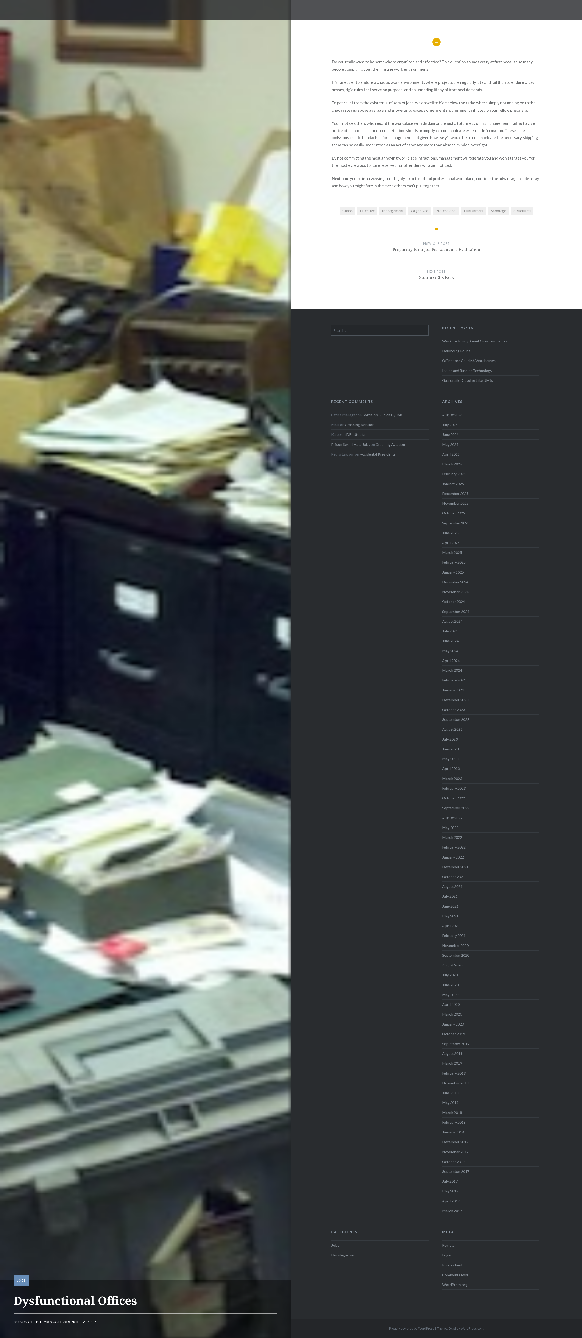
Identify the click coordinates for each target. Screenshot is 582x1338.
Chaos (347, 210)
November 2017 (455, 1152)
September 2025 (455, 523)
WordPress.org (454, 1284)
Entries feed (452, 1265)
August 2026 (452, 415)
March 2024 (452, 670)
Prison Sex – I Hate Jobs (350, 444)
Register (449, 1245)
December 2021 (455, 867)
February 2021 (454, 935)
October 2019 (453, 1034)
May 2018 (450, 1102)
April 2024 (451, 660)
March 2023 (452, 778)
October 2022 (453, 798)
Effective (367, 210)
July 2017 (450, 1181)
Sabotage (498, 210)
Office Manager (45, 1322)
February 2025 (454, 562)
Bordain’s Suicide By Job (382, 415)
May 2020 (450, 994)
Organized (419, 210)
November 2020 (455, 945)
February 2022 (454, 847)
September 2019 (455, 1043)
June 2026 (450, 434)
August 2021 (452, 886)
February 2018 (454, 1122)
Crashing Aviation (359, 424)
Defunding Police (456, 351)
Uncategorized (343, 1255)
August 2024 (452, 621)
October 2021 (453, 876)
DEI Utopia (355, 434)
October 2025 (453, 513)
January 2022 (453, 857)
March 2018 (452, 1112)
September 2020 (455, 955)
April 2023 (451, 768)
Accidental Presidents (378, 454)
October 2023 (453, 709)
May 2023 (450, 758)
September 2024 (455, 611)
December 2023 (455, 700)
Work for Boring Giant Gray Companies (474, 341)
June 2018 (450, 1093)
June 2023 (450, 749)
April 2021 (451, 926)
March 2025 (452, 552)
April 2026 (451, 454)
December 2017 (455, 1142)
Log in (447, 1255)
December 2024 (455, 582)
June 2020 (450, 985)
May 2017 (450, 1191)
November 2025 (455, 503)
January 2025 (453, 572)
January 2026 (453, 484)
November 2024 (455, 591)
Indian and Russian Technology (467, 370)
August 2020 (452, 965)
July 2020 (450, 975)
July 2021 (450, 896)
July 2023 (450, 739)
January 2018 (453, 1132)
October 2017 (453, 1161)
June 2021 (450, 906)
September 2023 (455, 719)
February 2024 (454, 680)
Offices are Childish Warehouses (469, 360)
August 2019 (452, 1053)
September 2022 (455, 808)
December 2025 (455, 493)
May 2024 (450, 651)
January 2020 (453, 1024)
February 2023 (454, 788)
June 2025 (450, 533)
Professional (446, 210)
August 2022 (452, 818)
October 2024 (453, 601)
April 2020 (451, 1004)
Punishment (474, 210)
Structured (522, 210)
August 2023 (452, 729)
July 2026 (450, 424)
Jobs (21, 1280)
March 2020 (452, 1014)
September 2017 (455, 1171)
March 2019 (452, 1063)
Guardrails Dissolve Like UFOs (467, 380)
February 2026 (454, 474)
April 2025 (451, 542)
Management (393, 210)
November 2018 (455, 1083)
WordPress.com (472, 1328)
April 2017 (451, 1201)
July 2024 (450, 631)
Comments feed (455, 1275)
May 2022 (450, 827)
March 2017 (452, 1210)
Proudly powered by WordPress (411, 1328)
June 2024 (450, 641)
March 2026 (452, 464)
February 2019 (454, 1073)
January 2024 (453, 690)
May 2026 (450, 444)
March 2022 (452, 837)
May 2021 (450, 916)
